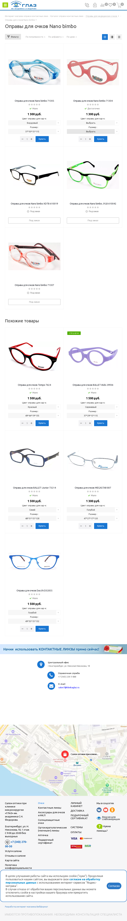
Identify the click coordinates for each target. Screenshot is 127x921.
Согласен (114, 885)
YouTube (105, 809)
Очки (41, 803)
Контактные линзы (49, 807)
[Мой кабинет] (95, 5)
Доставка (77, 810)
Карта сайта (12, 860)
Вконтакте (99, 809)
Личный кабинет (77, 804)
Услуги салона (13, 851)
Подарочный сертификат (45, 841)
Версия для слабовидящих (109, 818)
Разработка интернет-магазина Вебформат (26, 907)
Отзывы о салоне (15, 855)
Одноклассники (112, 809)
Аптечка (43, 835)
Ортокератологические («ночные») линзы (52, 829)
